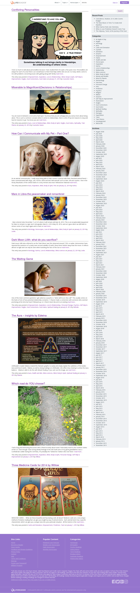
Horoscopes (39, 229)
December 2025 (101, 148)
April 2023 (99, 214)
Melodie (76, 307)
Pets (54, 186)
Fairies (98, 58)
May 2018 (99, 335)
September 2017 (101, 351)
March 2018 (100, 339)
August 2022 (100, 230)
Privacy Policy (15, 552)
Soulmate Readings (76, 556)
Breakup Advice (75, 554)
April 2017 (99, 361)
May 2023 (99, 212)
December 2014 (101, 419)
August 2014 (100, 427)
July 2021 (99, 257)
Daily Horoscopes (49, 547)
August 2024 (100, 181)
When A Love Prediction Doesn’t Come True (110, 29)
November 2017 (101, 347)
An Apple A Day (101, 39)
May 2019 (99, 310)
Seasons (98, 97)
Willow (38, 457)
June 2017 (99, 357)
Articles (84, 2)
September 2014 (101, 425)
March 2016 (100, 388)
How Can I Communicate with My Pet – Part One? (40, 133)
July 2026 (99, 134)
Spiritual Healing (53, 307)
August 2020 (100, 279)
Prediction (56, 525)
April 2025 (99, 164)
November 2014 (101, 421)
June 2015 (99, 406)
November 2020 (101, 273)
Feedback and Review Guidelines (22, 549)
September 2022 (101, 228)
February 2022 (100, 242)
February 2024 (100, 193)
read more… (60, 74)
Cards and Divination (35, 525)
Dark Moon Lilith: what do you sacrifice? (34, 239)
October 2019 (100, 300)
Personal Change (67, 305)
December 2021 (101, 246)
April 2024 (99, 189)
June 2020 (99, 283)
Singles (23, 79)
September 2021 (101, 253)
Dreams (98, 54)
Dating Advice (74, 549)
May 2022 (99, 236)
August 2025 (100, 156)
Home (13, 543)
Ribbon (98, 95)
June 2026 (99, 136)
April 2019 (99, 312)
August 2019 (100, 304)
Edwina (19, 375)
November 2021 (101, 248)
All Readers (74, 545)
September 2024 (101, 179)
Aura (29, 123)
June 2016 (99, 382)
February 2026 (100, 144)
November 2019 (101, 298)
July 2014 (99, 429)
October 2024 (100, 177)
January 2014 (100, 441)
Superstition (100, 115)
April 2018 (99, 337)
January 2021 (100, 269)
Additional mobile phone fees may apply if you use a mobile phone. (33, 580)
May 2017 (99, 359)
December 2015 (101, 394)
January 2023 (100, 220)
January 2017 (100, 367)
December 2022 (101, 222)
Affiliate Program (16, 565)
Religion (98, 93)
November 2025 (101, 150)
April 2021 (99, 263)
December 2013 (101, 443)
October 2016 (100, 373)
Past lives (99, 82)
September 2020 (101, 277)
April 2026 (99, 140)
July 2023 (99, 208)
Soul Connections (32, 79)
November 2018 (101, 322)
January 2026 (100, 146)
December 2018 (101, 320)
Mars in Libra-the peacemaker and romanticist (38, 194)
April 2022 (99, 238)
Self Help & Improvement (104, 99)
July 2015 (99, 404)
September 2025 (101, 154)
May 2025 (99, 162)
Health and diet (37, 373)
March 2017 (100, 363)
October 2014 (100, 423)
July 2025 (99, 158)
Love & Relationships (54, 77)
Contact (13, 554)
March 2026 (100, 142)
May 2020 (99, 285)
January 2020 (100, 294)
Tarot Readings (75, 552)
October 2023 (100, 201)
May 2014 (99, 433)
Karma (37, 250)
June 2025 (99, 160)
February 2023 (100, 218)
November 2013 (101, 445)
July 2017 (99, 355)
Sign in (115, 2)
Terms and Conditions (18, 559)
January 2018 (100, 343)
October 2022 (100, 226)
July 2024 (99, 183)
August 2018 (100, 328)
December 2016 (101, 369)
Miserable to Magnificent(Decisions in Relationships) (42, 87)
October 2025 (100, 152)
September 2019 (101, 302)
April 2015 (99, 410)
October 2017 (100, 349)
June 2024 (99, 185)
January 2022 (100, 244)
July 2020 (99, 281)
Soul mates (43, 79)
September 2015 (101, 400)
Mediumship (100, 70)
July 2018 (99, 330)
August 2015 (100, 402)
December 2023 (101, 197)
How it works (15, 547)
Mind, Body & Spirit (67, 77)
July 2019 (99, 306)
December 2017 (101, 345)
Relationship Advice (76, 559)
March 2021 (100, 265)
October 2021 (100, 250)
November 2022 (101, 224)
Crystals (98, 50)
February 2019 (100, 316)
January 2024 (100, 195)
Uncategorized (100, 121)
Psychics (76, 305)
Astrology (31, 229)
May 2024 (99, 187)
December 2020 (101, 271)
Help (12, 556)
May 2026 (99, 138)
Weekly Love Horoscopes (51, 545)
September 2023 (101, 203)
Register (124, 2)
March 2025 (100, 166)
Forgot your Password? (19, 563)
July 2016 (99, 380)
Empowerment (33, 77)
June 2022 (99, 234)
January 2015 (100, 417)
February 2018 (100, 341)
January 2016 (100, 392)
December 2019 (101, 296)
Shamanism (100, 101)
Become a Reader (17, 545)
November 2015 (101, 396)
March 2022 (100, 240)
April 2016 (99, 386)
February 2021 (100, 267)
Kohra (74, 186)
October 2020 (100, 275)
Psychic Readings (76, 547)
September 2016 (101, 375)
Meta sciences (60, 250)
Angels (98, 41)
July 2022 (99, 232)
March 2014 (100, 437)
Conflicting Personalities (25, 9)
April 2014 (99, 435)
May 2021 (99, 261)
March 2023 (100, 216)
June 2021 (99, 259)
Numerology (100, 80)
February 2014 (100, 439)
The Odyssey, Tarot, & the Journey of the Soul (111, 31)
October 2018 (100, 324)
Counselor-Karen (68, 79)
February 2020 (100, 292)
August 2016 (100, 378)
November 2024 (101, 175)
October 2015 (100, 398)
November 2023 (101, 199)
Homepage (74, 543)
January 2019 (100, 318)
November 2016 (101, 371)
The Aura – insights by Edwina (29, 315)
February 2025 (100, 169)
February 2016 (100, 390)
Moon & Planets (101, 78)
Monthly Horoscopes (50, 549)
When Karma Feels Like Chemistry (107, 27)
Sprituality (77, 123)
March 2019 (100, 314)
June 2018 (99, 333)
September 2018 (101, 326)
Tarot (63, 525)
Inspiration (42, 77)
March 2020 (100, 289)
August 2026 (100, 132)
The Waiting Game (22, 259)
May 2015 (99, 408)
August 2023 (100, 205)
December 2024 (101, 173)
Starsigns (99, 113)
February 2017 (100, 365)
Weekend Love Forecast (51, 543)
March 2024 (100, 191)
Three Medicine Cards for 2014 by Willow (35, 465)
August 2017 (100, 353)
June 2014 (99, 431)
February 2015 (100, 414)
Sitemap (14, 561)
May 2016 (99, 384)
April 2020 (99, 287)
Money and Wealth (102, 76)
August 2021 (100, 255)
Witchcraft (99, 123)
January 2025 (100, 171)
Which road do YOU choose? (28, 383)
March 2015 (100, 412)
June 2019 (99, 308)
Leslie (13, 231)
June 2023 (99, 210)
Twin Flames (100, 119)
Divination (99, 52)
